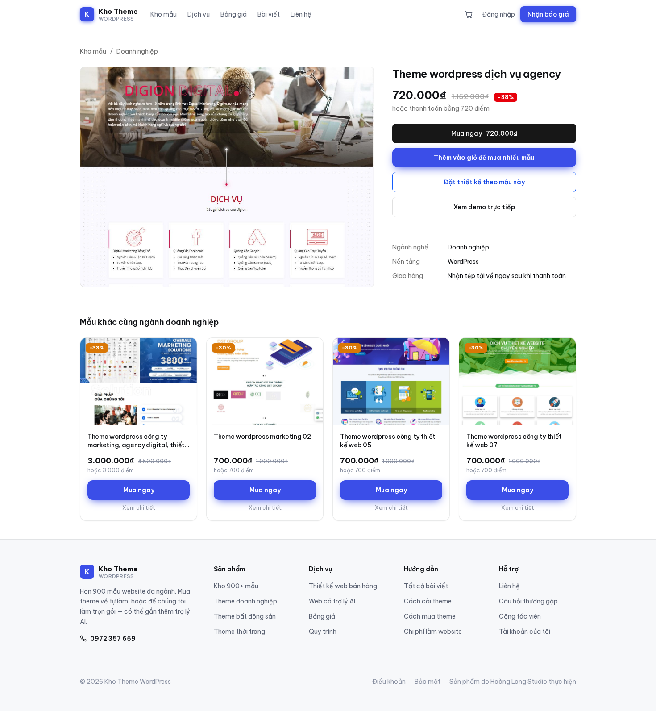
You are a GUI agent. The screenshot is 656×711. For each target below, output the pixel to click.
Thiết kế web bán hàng (343, 586)
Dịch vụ (198, 14)
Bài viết (268, 14)
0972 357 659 (113, 639)
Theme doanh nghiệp (245, 601)
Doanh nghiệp (137, 51)
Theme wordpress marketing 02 (262, 436)
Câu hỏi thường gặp (528, 601)
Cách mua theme (430, 616)
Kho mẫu (163, 14)
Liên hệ (301, 14)
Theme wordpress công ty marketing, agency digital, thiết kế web (136, 445)
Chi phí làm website (433, 632)
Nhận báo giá (548, 14)
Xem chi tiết (138, 507)
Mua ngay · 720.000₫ (484, 133)
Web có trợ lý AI (332, 601)
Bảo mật (427, 682)
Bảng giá (233, 14)
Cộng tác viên (520, 616)
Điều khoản (389, 682)
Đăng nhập (498, 14)
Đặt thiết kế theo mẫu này (484, 182)
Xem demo (170, 417)
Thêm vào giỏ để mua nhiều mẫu (484, 158)
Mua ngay (138, 490)
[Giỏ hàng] (469, 14)
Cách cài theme (428, 601)
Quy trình (322, 632)
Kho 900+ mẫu (236, 586)
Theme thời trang (239, 632)
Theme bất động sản (245, 616)
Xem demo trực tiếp (484, 207)
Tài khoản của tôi (524, 632)
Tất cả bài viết (426, 586)
